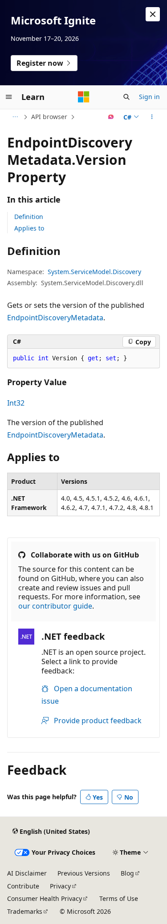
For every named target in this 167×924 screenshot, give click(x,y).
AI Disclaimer (27, 873)
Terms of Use (118, 898)
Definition (28, 216)
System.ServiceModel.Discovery (94, 271)
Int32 (15, 403)
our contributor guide (55, 606)
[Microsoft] (84, 97)
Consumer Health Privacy (44, 898)
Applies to (29, 228)
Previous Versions (83, 873)
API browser (49, 116)
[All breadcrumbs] (15, 117)
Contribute (23, 886)
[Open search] (126, 97)
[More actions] (152, 117)
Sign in (149, 96)
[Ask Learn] (111, 117)
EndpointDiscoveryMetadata (55, 318)
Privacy (60, 886)
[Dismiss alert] (153, 14)
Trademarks (24, 911)
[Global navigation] (9, 97)
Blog (127, 873)
